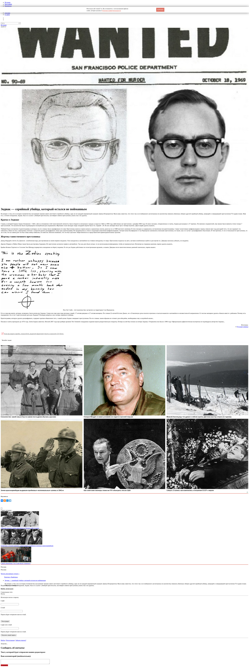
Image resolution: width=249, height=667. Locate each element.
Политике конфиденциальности (111, 10)
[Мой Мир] (7, 500)
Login (2, 601)
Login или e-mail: (6, 625)
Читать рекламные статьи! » (10, 574)
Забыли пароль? (21, 640)
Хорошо (160, 9)
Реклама (7, 13)
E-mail (3, 607)
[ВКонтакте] (2, 500)
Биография (8, 4)
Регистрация (10, 640)
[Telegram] (10, 500)
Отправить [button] (4, 665)
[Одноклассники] (5, 500)
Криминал (8, 6)
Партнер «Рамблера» (11, 577)
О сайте (7, 14)
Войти (3, 640)
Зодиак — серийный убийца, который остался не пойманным (25, 580)
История (7, 2)
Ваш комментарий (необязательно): (16, 656)
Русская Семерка (242, 327)
